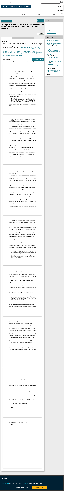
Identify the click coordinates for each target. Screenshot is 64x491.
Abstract (5, 41)
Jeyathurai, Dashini (9, 31)
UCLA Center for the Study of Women (18, 17)
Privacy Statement (5, 483)
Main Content (6, 59)
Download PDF (5, 21)
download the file (24, 61)
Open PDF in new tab (38, 59)
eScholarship (3, 17)
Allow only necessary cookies (22, 487)
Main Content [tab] (6, 38)
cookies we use (25, 483)
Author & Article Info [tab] (27, 38)
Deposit (60, 6)
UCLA (2, 10)
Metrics (48, 30)
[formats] (10, 21)
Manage (60, 9)
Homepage (52, 14)
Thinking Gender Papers (30, 17)
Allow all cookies (39, 487)
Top (62, 473)
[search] (62, 2)
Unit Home (8, 14)
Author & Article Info (51, 33)
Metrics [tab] (16, 38)
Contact (38, 14)
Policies (23, 14)
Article (48, 23)
